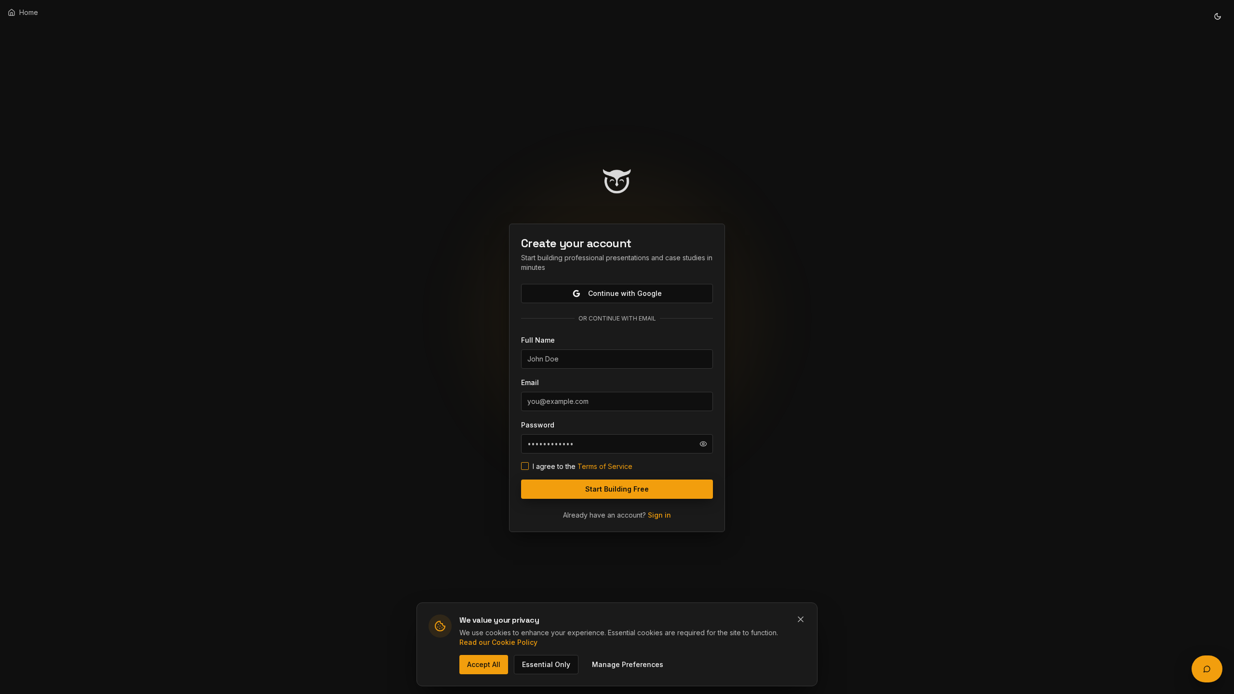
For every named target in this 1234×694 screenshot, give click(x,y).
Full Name (538, 340)
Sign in (659, 515)
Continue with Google (625, 293)
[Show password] (703, 444)
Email (530, 382)
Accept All (483, 664)
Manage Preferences (627, 664)
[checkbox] (525, 466)
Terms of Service (604, 466)
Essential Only (546, 664)
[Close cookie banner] (800, 619)
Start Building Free (617, 489)
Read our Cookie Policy (498, 642)
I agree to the (582, 466)
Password (537, 425)
